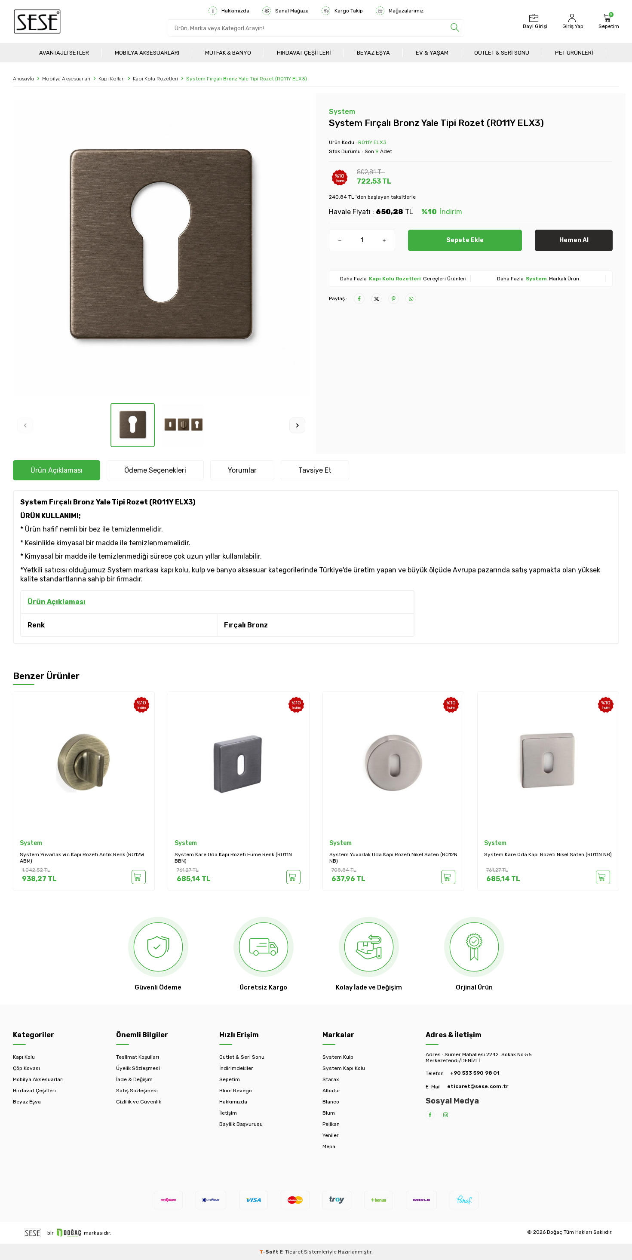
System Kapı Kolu (343, 1068)
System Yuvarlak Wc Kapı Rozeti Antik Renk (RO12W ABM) (82, 857)
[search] (455, 28)
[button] (25, 425)
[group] (161, 248)
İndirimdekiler (236, 1068)
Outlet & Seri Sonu (501, 52)
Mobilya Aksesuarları (147, 52)
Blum (328, 1113)
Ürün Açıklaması (57, 470)
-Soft (269, 1252)
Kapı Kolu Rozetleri (155, 79)
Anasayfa (23, 79)
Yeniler (330, 1135)
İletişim (228, 1113)
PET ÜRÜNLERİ (574, 52)
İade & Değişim (134, 1079)
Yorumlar (242, 470)
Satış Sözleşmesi (137, 1091)
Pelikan (331, 1124)
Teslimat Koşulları (137, 1057)
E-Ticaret (291, 1252)
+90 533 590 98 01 (475, 1073)
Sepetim (229, 1079)
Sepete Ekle (465, 240)
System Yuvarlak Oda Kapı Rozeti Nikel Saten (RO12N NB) (393, 857)
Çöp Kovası (26, 1068)
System (342, 112)
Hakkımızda (235, 11)
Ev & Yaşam (432, 52)
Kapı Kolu (24, 1057)
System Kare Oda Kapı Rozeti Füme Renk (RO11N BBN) (233, 857)
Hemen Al (574, 240)
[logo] (37, 21)
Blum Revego (235, 1091)
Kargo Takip (348, 11)
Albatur (331, 1091)
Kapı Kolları (111, 79)
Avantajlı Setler (64, 52)
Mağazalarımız (406, 11)
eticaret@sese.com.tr (477, 1086)
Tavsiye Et (314, 470)
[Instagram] (445, 1114)
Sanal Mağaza (292, 11)
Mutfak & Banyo (228, 52)
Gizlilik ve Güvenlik (138, 1102)
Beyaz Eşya (373, 52)
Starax (330, 1079)
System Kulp (337, 1057)
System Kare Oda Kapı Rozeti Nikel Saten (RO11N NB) (548, 854)
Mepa (328, 1146)
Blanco (330, 1102)
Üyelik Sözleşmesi (138, 1068)
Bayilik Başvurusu (241, 1124)
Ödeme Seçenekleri (155, 470)
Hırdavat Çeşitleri (304, 52)
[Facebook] (430, 1114)
